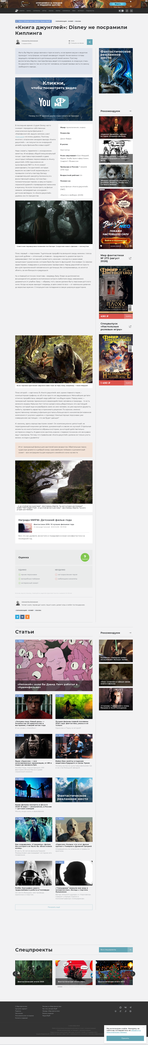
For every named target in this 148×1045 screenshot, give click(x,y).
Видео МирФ (45, 21)
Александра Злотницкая (30, 40)
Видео (37, 21)
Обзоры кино (28, 21)
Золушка (20, 137)
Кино (20, 21)
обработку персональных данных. (124, 1031)
